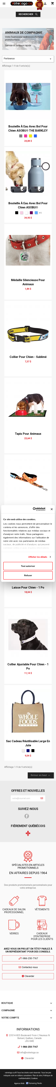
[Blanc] (26, 212)
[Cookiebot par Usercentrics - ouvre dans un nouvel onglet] (34, 509)
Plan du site (37, 1076)
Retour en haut (41, 775)
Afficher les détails (37, 557)
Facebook (26, 816)
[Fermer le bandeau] (52, 509)
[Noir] (16, 212)
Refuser (28, 575)
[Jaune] (30, 135)
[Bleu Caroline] (35, 135)
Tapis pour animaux (28, 433)
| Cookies (34, 1078)
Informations (28, 1029)
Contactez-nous (29, 967)
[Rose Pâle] (21, 212)
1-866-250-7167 (29, 958)
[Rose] (25, 135)
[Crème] (23, 750)
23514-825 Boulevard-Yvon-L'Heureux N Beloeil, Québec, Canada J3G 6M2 (29, 1038)
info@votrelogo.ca (29, 1052)
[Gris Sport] (20, 135)
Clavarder (29, 976)
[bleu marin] (28, 750)
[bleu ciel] (36, 212)
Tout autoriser (28, 566)
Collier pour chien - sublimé (28, 357)
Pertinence (28, 59)
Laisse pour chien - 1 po (28, 587)
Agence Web (19, 1083)
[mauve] (31, 212)
